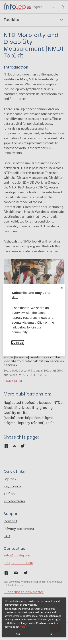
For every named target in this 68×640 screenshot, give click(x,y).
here (23, 626)
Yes (18, 633)
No (50, 633)
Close (61, 288)
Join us (18, 343)
